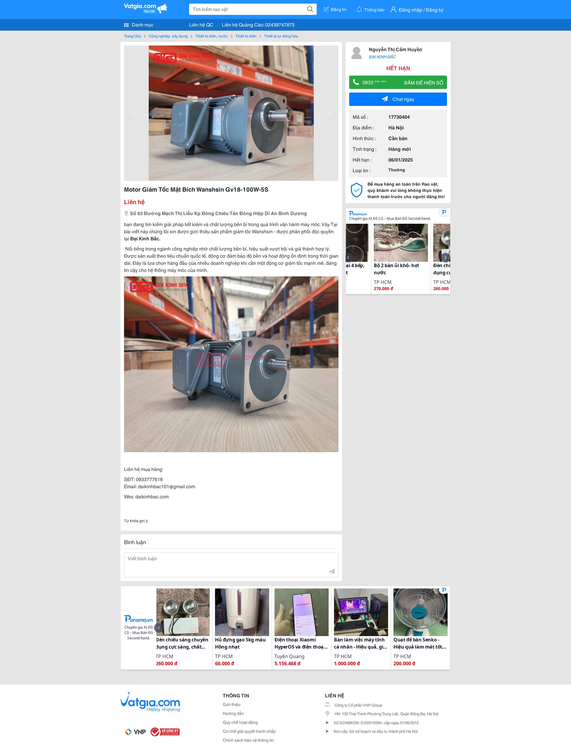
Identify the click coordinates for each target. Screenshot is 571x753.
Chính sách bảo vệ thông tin (248, 740)
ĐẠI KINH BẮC (382, 57)
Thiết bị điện (246, 35)
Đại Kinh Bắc (144, 238)
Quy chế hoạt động (240, 722)
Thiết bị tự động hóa (281, 35)
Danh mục (142, 24)
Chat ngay (403, 98)
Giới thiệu (232, 704)
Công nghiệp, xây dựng (168, 35)
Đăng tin (338, 9)
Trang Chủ (132, 35)
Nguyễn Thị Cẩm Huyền (395, 49)
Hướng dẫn (233, 713)
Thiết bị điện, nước (211, 35)
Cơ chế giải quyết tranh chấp (249, 731)
